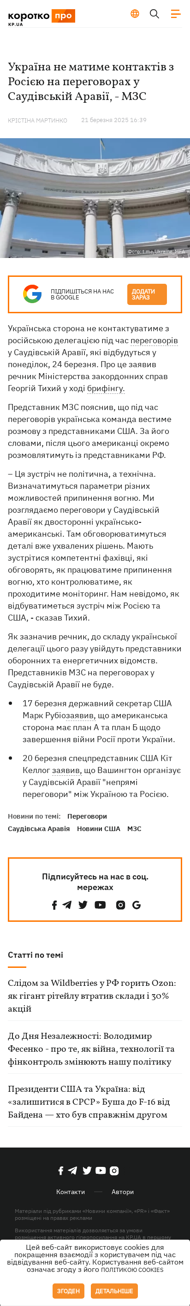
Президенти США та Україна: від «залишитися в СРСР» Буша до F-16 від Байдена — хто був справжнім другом (89, 1102)
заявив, (81, 715)
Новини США (98, 828)
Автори (123, 1192)
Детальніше (114, 1291)
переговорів (154, 340)
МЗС (134, 828)
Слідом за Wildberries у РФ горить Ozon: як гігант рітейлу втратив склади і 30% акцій (92, 996)
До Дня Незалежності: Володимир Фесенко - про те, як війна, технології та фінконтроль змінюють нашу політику (91, 1049)
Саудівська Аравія (39, 828)
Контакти (70, 1192)
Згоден (68, 1291)
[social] (54, 905)
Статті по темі (35, 954)
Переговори (87, 816)
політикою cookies (132, 1270)
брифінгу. (106, 388)
